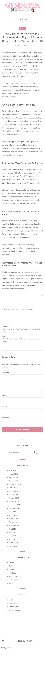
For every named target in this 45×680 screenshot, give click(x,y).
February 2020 (14, 522)
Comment (6, 372)
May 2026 (12, 470)
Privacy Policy (25, 640)
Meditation (13, 573)
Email (5, 406)
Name (5, 395)
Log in (11, 600)
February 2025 (14, 495)
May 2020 (12, 512)
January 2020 (14, 525)
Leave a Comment (26, 309)
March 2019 (13, 543)
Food (11, 566)
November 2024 (15, 505)
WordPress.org (14, 610)
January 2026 (14, 481)
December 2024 (14, 501)
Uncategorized (14, 580)
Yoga (22, 29)
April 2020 (13, 515)
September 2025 (15, 491)
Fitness (11, 562)
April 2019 (13, 539)
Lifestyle (12, 569)
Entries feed (13, 603)
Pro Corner (13, 576)
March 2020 (13, 519)
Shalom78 (8, 309)
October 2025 (14, 488)
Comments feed (14, 607)
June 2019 (12, 532)
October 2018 (14, 546)
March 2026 (13, 474)
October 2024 (14, 508)
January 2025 (14, 498)
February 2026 (14, 477)
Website (5, 417)
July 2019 (12, 529)
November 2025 (15, 484)
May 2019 (12, 536)
